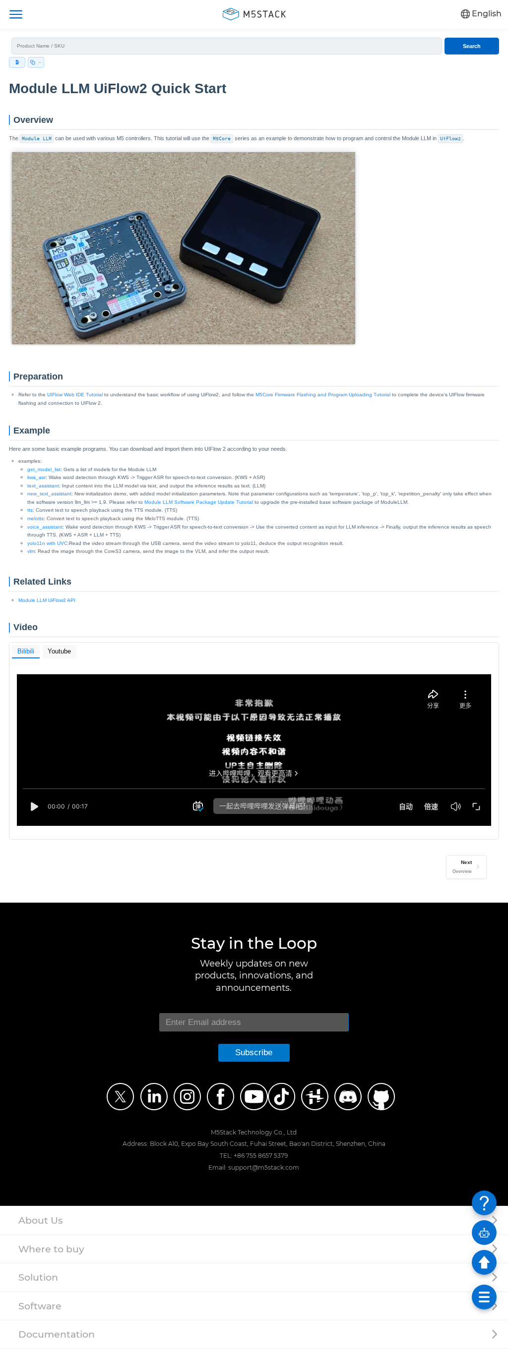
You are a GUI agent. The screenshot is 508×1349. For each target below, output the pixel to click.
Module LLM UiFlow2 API (46, 600)
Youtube (59, 651)
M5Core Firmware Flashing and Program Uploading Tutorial (322, 394)
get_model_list (44, 469)
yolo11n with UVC (47, 543)
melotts (35, 518)
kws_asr (36, 477)
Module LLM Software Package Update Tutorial (198, 502)
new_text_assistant (49, 493)
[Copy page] (36, 62)
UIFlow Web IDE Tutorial (75, 394)
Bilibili (25, 651)
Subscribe (253, 1052)
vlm (31, 551)
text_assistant (43, 485)
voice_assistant (45, 527)
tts (30, 510)
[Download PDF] (17, 62)
